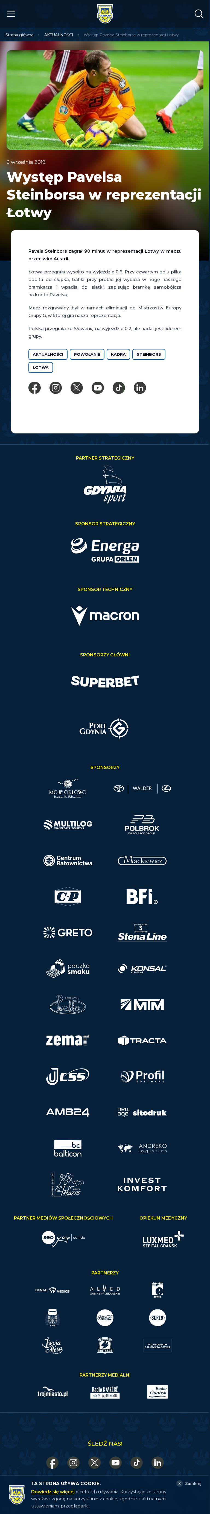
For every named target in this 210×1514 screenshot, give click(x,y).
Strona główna (19, 34)
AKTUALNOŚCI (58, 34)
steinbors (149, 354)
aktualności (48, 354)
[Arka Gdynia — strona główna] (105, 13)
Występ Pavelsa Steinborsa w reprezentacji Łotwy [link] (131, 34)
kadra (118, 354)
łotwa (41, 367)
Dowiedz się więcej (53, 1491)
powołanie (87, 354)
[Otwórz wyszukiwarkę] (199, 14)
